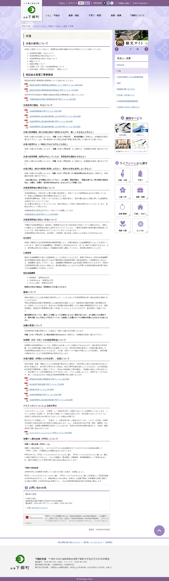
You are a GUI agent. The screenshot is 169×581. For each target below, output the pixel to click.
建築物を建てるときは (126, 89)
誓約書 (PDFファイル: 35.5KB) (41, 389)
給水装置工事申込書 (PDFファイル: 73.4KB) (46, 384)
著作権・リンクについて (92, 542)
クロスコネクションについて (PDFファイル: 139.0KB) (50, 433)
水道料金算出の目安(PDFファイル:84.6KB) (41, 214)
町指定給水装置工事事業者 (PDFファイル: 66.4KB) (49, 379)
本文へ (62, 3)
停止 (137, 49)
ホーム (35, 26)
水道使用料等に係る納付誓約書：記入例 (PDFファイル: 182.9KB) (55, 127)
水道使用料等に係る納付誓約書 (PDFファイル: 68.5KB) (51, 121)
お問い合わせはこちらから (37, 508)
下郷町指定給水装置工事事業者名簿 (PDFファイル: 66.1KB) (52, 99)
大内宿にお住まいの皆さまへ (128, 107)
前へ (117, 49)
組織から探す (124, 3)
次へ (146, 49)
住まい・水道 (61, 26)
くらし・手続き (47, 26)
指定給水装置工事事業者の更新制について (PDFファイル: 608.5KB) (56, 85)
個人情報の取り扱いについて (69, 542)
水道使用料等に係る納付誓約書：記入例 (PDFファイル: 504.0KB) (55, 116)
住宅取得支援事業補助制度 (127, 101)
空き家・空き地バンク (126, 95)
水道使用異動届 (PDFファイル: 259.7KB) (45, 111)
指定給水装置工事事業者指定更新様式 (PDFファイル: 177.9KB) (53, 90)
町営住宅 (120, 65)
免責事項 (108, 542)
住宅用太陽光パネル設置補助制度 (130, 77)
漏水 (119, 83)
